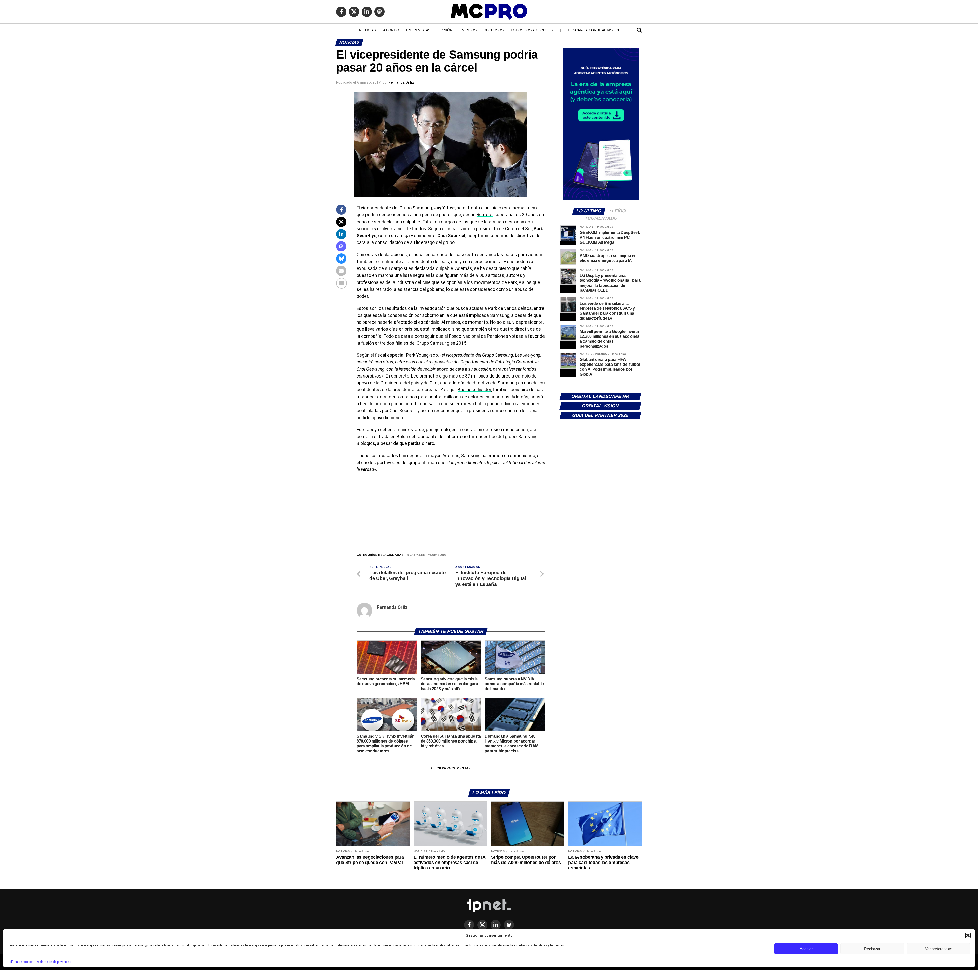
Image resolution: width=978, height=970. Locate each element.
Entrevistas (418, 30)
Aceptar (806, 949)
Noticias (367, 30)
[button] (967, 935)
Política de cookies (20, 962)
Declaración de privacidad (53, 962)
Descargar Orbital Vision (593, 30)
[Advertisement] (451, 513)
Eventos (468, 30)
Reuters (485, 214)
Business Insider (474, 389)
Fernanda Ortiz (401, 82)
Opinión (445, 30)
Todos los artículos (532, 30)
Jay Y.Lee (417, 555)
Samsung (438, 555)
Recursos (494, 30)
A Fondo (391, 30)
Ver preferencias (938, 949)
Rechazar (872, 949)
